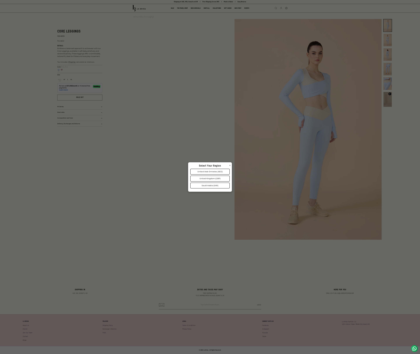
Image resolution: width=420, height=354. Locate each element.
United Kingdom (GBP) (210, 178)
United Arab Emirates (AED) (210, 172)
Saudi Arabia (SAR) (210, 185)
